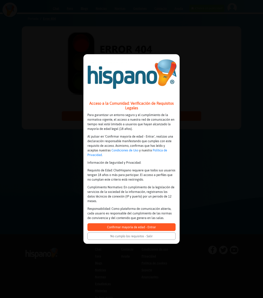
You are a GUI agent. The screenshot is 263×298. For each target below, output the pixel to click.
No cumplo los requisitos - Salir (131, 236)
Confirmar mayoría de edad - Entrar (131, 227)
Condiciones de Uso (124, 150)
